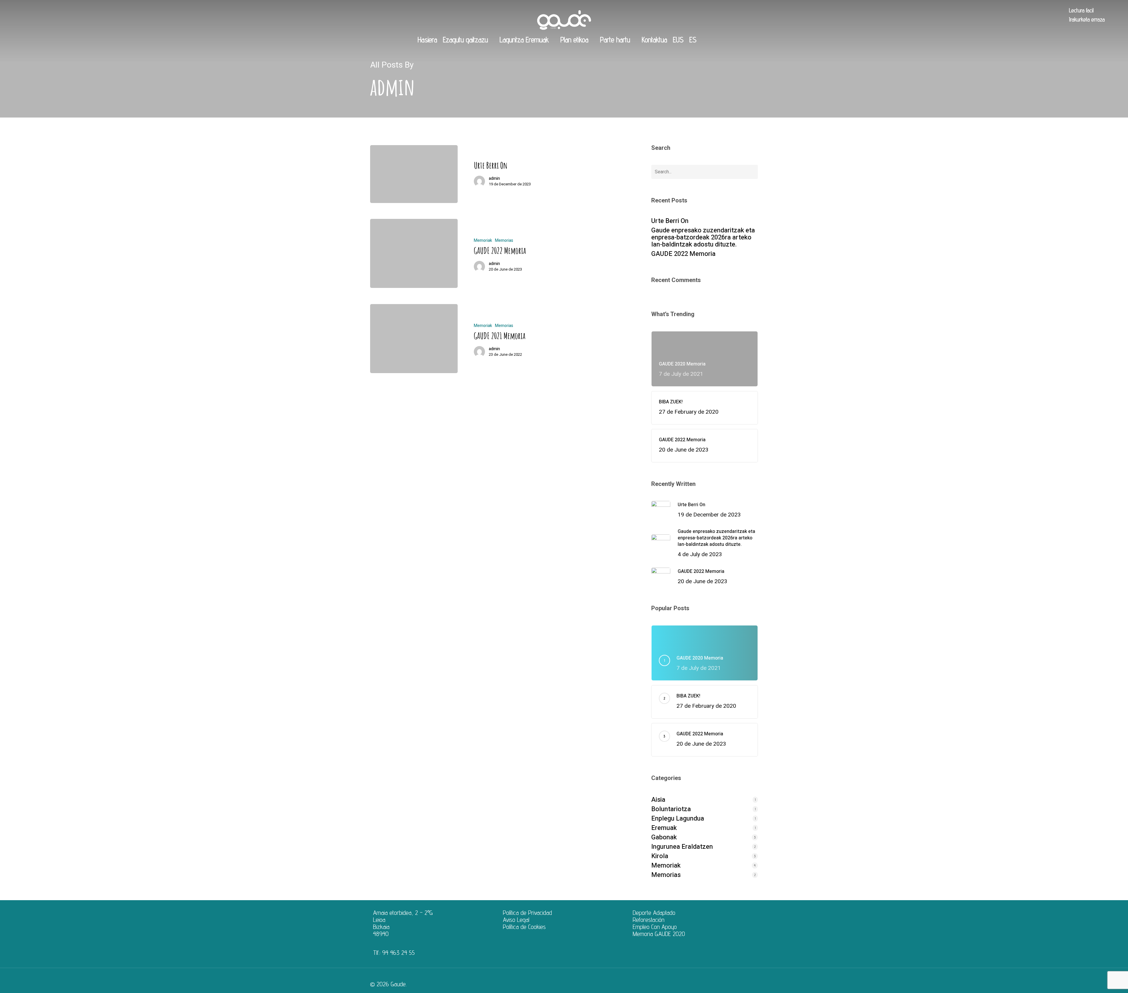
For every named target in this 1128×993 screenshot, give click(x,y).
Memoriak (483, 240)
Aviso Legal (516, 919)
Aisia (658, 799)
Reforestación (648, 919)
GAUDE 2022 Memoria (683, 253)
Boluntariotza (671, 809)
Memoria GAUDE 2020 (659, 933)
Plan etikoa (574, 40)
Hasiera (427, 40)
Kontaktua (654, 40)
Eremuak (664, 827)
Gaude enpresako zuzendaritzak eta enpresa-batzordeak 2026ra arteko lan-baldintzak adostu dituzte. (703, 237)
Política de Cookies (524, 926)
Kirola (659, 856)
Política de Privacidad (527, 912)
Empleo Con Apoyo (655, 926)
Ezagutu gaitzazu (465, 40)
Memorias (504, 240)
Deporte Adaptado (654, 912)
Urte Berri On (670, 220)
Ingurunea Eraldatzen (682, 846)
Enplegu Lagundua (677, 818)
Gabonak (664, 837)
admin (494, 179)
